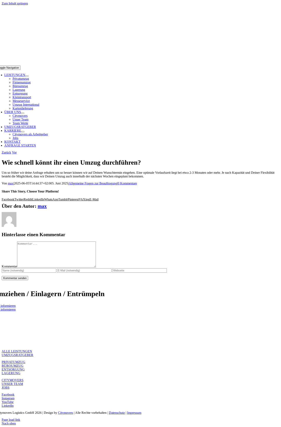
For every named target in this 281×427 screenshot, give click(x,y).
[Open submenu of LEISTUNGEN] (27, 76)
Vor (14, 152)
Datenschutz (117, 412)
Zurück (6, 152)
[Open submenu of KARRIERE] (22, 131)
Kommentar (9, 266)
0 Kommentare (127, 183)
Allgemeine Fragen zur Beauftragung (93, 183)
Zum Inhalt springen (15, 3)
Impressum (134, 412)
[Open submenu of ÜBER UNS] (22, 113)
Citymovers (65, 412)
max (10, 183)
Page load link (11, 419)
